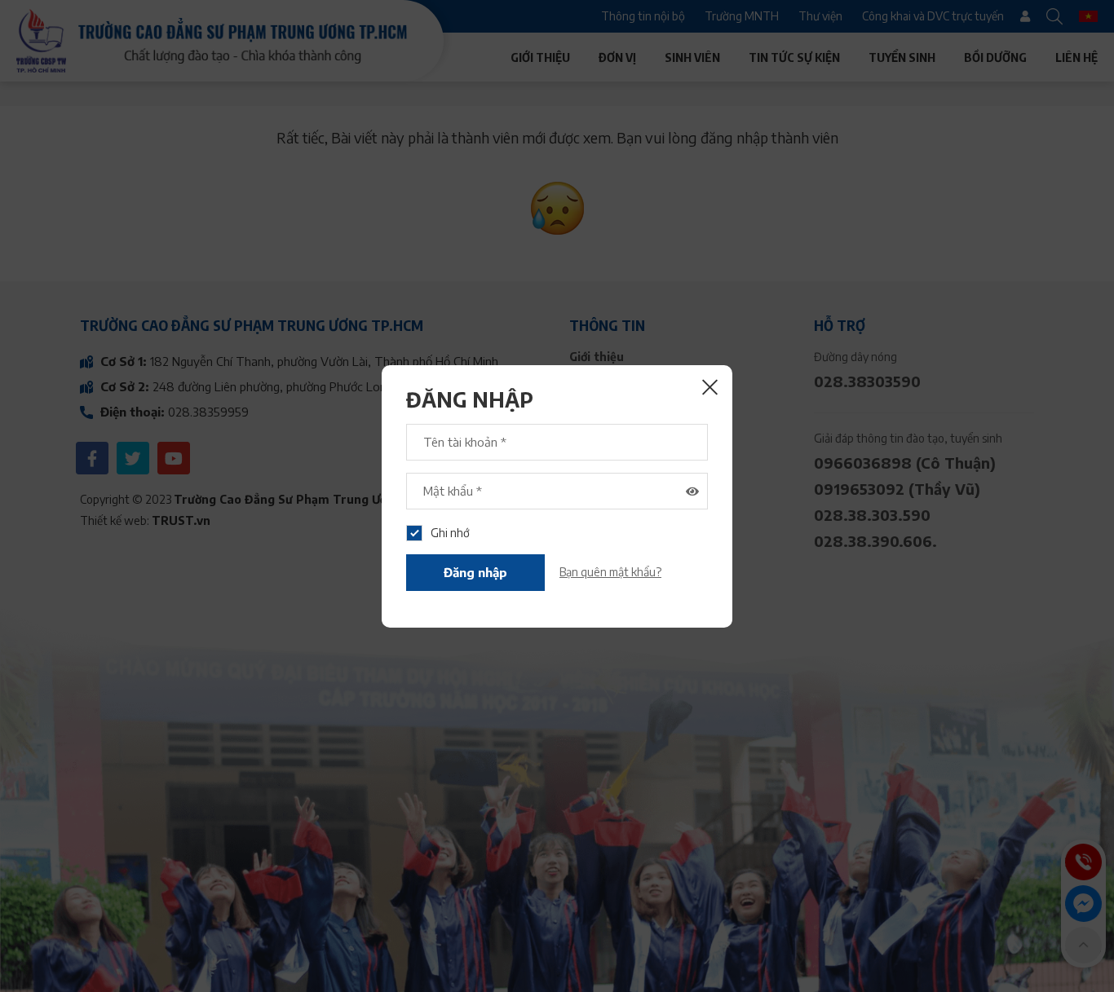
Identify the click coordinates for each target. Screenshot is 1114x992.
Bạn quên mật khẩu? (610, 572)
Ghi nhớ (450, 533)
